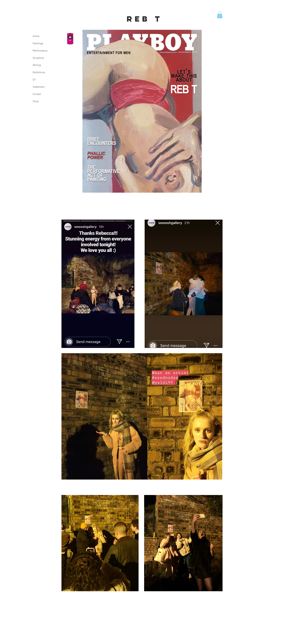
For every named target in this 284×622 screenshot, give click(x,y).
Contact (37, 94)
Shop (36, 101)
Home (36, 36)
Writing (37, 65)
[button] (220, 15)
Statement (39, 87)
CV (34, 79)
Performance (40, 50)
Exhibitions (39, 72)
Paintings (38, 43)
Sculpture (38, 58)
